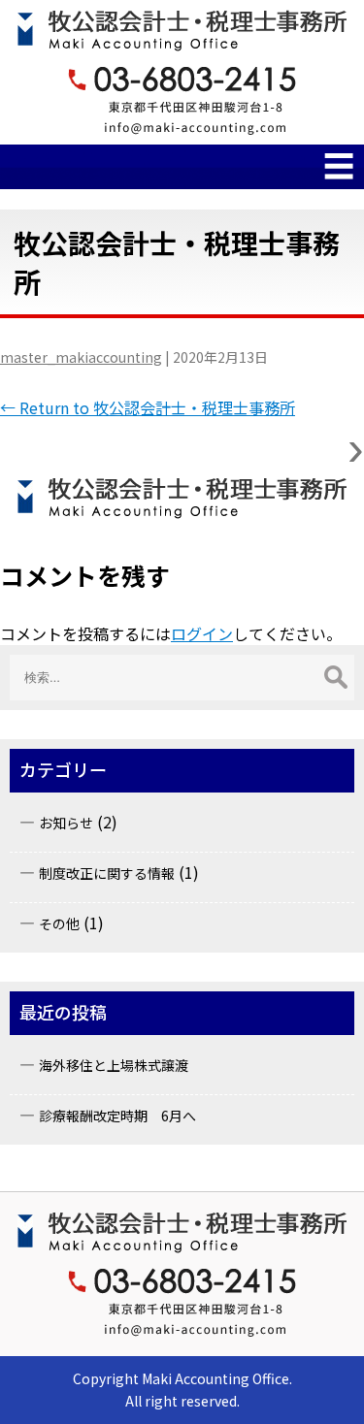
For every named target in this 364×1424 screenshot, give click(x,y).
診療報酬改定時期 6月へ (117, 1115)
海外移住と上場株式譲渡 (113, 1065)
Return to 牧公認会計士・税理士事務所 (147, 407)
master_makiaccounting (81, 357)
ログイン (202, 633)
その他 (59, 923)
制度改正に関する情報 (107, 873)
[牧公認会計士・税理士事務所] (182, 498)
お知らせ (66, 822)
